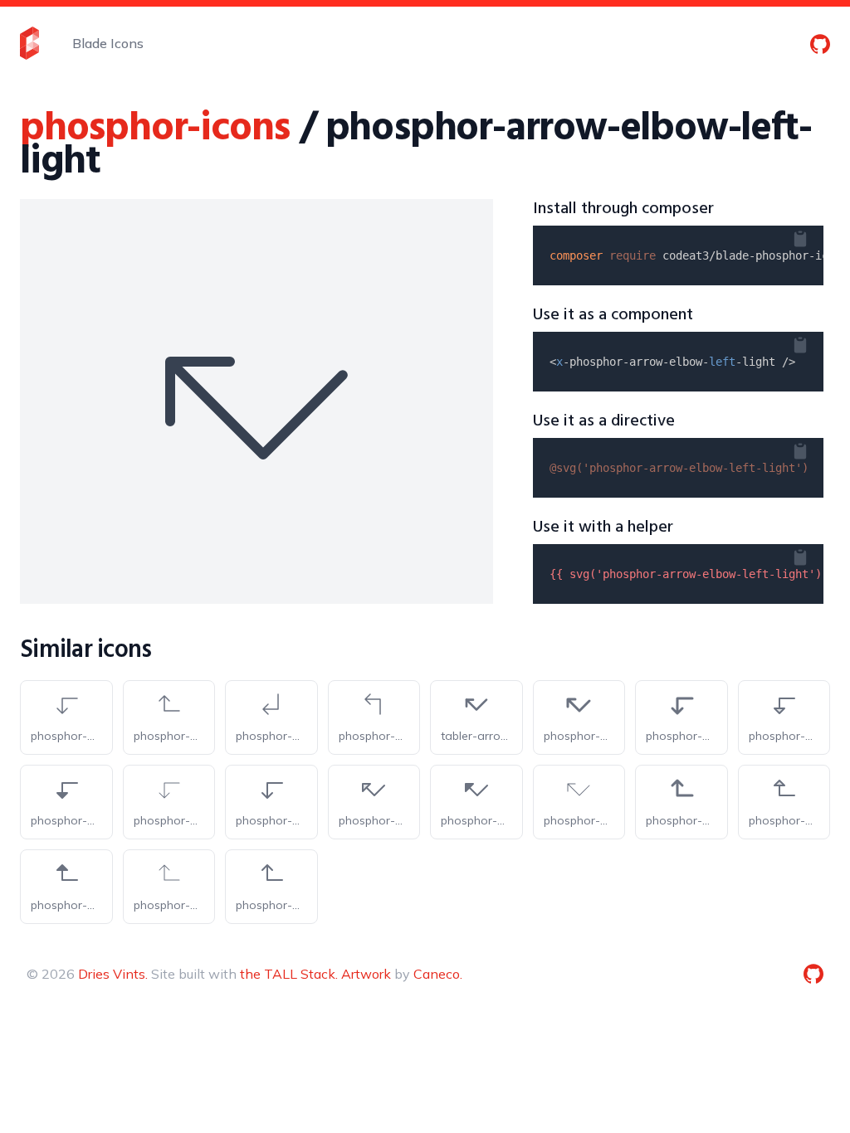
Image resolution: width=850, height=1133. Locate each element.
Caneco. (437, 973)
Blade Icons (108, 43)
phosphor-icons (155, 129)
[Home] (29, 43)
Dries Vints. (113, 973)
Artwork (366, 973)
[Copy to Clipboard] (813, 236)
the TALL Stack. (289, 973)
